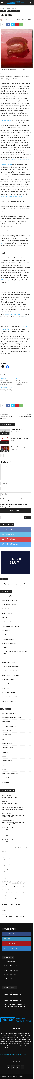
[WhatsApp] (21, 24)
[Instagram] (13, 1067)
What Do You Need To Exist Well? (11, 904)
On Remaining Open (17, 429)
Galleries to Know (7, 734)
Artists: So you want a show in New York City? (15, 848)
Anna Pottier (5, 896)
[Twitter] (13, 24)
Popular (4, 769)
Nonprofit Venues (7, 760)
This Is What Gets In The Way (19, 438)
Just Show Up (6, 635)
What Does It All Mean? (8, 679)
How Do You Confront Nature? (10, 697)
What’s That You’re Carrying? (10, 675)
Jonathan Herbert (7, 820)
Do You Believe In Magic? (19, 447)
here (2, 243)
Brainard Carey (8, 19)
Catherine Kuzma (7, 890)
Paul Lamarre (6, 914)
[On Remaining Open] (5, 432)
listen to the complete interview (18, 160)
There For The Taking (8, 609)
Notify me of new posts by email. (12, 507)
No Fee (4, 756)
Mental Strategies (7, 743)
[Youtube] (22, 1067)
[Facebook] (8, 24)
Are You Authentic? (7, 658)
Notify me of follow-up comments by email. (15, 504)
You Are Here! (6, 688)
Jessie (3, 846)
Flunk (3, 860)
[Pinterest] (17, 24)
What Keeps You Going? (9, 662)
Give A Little (5, 617)
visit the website (5, 280)
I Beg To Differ (6, 684)
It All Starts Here (6, 878)
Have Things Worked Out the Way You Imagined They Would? (13, 816)
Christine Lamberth (7, 828)
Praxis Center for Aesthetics (13, 10)
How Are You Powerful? (9, 701)
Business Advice (6, 722)
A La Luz (3, 258)
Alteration (3, 378)
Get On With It (6, 630)
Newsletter (8, 8)
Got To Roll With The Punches (10, 626)
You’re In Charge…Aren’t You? (10, 666)
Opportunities (6, 765)
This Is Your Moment (24, 416)
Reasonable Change (6, 387)
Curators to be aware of (9, 726)
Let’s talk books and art (8, 829)
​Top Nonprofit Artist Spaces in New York (13, 886)
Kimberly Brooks (6, 120)
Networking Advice (7, 747)
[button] (29, 2)
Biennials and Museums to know (11, 717)
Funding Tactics (6, 730)
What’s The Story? (7, 613)
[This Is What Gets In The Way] (5, 440)
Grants (4, 739)
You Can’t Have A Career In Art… (11, 797)
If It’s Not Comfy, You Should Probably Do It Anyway (14, 652)
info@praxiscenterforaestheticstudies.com (13, 1054)
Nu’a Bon (4, 852)
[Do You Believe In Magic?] (5, 449)
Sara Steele (5, 870)
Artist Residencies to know (9, 713)
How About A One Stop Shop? (10, 671)
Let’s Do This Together (8, 692)
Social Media (5, 782)
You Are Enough (6, 622)
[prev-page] (1, 455)
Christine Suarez (6, 165)
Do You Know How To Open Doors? (12, 898)
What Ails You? (6, 648)
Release (4, 910)
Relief (3, 908)
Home (2, 8)
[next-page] (4, 455)
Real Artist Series (7, 778)
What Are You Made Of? (9, 643)
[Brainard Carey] (1, 20)
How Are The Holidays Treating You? (12, 809)
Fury (17, 378)
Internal (4, 854)
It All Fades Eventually (8, 639)
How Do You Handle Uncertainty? (11, 807)
